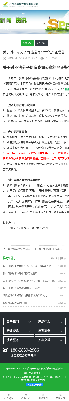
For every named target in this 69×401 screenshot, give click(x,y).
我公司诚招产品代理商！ (34, 303)
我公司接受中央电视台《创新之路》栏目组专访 (34, 266)
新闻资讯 (43, 398)
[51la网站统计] (34, 385)
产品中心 (25, 398)
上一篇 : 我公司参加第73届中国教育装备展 (18, 249)
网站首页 (60, 398)
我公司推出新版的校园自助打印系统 (34, 288)
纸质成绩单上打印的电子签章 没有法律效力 (34, 295)
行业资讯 (41, 43)
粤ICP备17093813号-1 (34, 373)
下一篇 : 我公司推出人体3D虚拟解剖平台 (50, 249)
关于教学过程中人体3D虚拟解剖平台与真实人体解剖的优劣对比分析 (34, 281)
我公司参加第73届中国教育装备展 (34, 273)
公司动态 (27, 43)
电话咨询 (8, 398)
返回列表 (60, 258)
